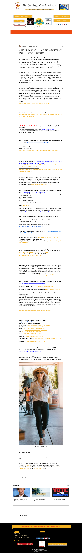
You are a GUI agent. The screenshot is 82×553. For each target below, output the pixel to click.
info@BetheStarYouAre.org (21, 537)
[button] (67, 38)
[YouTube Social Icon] (62, 24)
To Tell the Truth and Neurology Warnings (39, 500)
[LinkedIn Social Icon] (60, 24)
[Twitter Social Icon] (56, 24)
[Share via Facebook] (19, 477)
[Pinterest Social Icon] (64, 24)
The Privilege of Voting (59, 499)
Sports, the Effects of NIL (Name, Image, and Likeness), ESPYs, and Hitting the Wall (21, 500)
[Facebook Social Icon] (54, 24)
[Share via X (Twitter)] (22, 477)
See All (68, 485)
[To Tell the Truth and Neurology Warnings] (41, 492)
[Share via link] (28, 477)
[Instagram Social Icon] (66, 24)
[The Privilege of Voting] (60, 492)
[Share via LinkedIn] (25, 477)
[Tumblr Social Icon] (58, 24)
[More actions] (62, 46)
